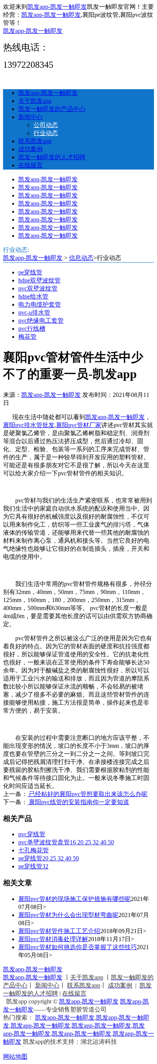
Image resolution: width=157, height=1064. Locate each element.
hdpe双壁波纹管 (39, 280)
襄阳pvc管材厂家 (78, 425)
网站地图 (15, 1056)
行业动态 (46, 133)
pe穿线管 (30, 272)
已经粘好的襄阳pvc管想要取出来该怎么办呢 (87, 794)
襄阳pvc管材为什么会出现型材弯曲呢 (68, 915)
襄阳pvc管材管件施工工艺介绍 (59, 931)
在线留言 (30, 165)
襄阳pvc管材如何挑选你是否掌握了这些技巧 (77, 947)
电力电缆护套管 (39, 304)
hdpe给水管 (33, 296)
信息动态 (81, 258)
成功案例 (30, 149)
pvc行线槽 (31, 328)
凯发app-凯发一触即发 (57, 6)
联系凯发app (34, 141)
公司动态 (46, 125)
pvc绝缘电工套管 (41, 320)
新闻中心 (30, 117)
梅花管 (27, 336)
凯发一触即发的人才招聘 (51, 157)
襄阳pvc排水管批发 (28, 425)
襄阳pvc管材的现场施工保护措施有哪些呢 (74, 899)
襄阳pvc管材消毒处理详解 (53, 939)
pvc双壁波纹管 (38, 288)
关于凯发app (34, 101)
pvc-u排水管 (34, 312)
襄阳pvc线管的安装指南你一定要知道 (78, 802)
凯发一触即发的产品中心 (51, 109)
